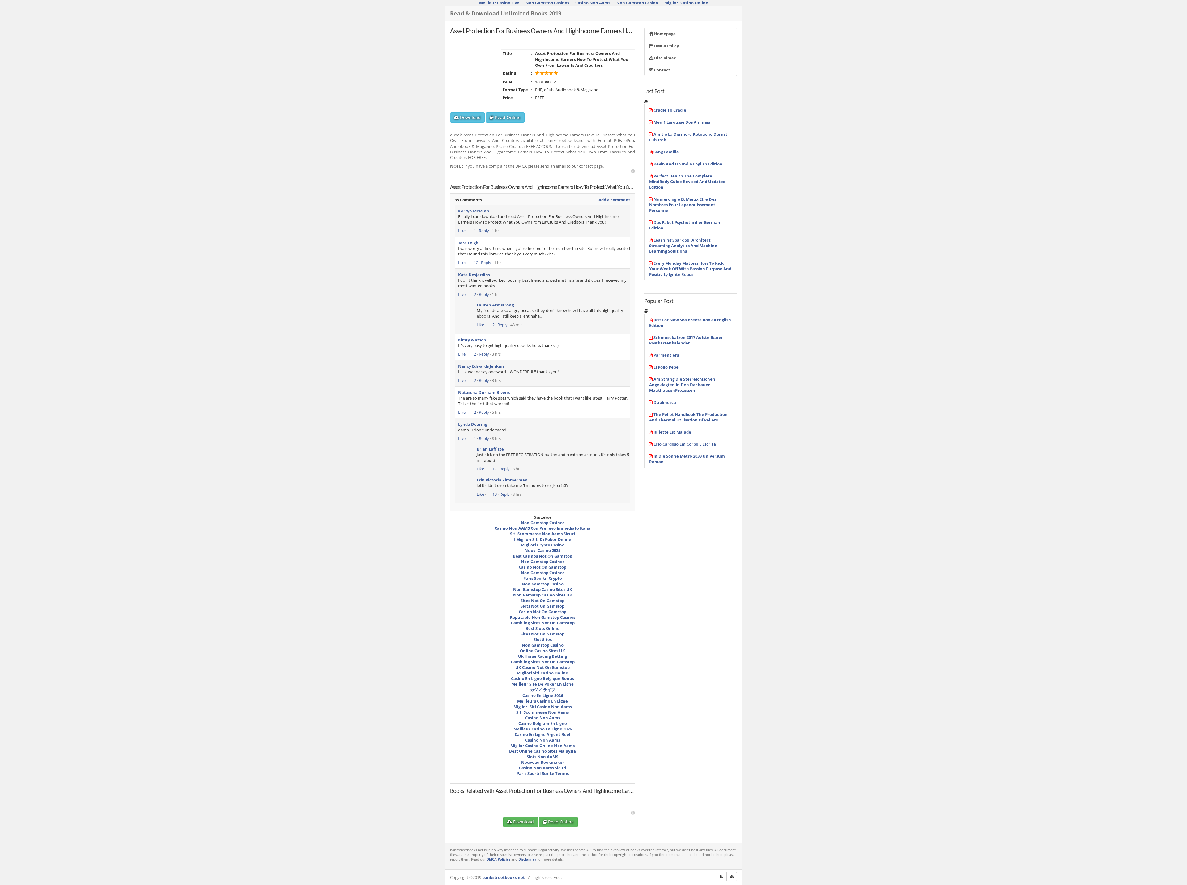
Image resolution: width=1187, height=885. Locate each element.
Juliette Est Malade (672, 432)
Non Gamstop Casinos (542, 522)
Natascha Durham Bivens (484, 392)
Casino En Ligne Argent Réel (542, 734)
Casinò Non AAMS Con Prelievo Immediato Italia (542, 528)
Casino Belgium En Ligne (542, 723)
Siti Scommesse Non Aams (542, 712)
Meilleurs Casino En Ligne (542, 701)
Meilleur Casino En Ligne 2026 (542, 729)
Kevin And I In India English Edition (687, 164)
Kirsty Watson (472, 340)
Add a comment (614, 200)
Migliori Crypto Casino (542, 545)
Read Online (507, 117)
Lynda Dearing (472, 424)
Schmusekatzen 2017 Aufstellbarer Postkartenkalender (686, 340)
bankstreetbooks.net (503, 877)
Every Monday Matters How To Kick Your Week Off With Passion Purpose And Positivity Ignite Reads (690, 268)
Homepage (664, 33)
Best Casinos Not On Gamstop (542, 556)
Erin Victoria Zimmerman (502, 480)
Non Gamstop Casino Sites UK (542, 589)
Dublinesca (664, 402)
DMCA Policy (666, 46)
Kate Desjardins (474, 274)
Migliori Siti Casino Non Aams (542, 706)
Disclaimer (664, 58)
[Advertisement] (633, 171)
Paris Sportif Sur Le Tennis (543, 773)
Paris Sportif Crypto (542, 578)
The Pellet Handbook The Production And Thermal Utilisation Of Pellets (688, 417)
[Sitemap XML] (731, 876)
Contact (661, 70)
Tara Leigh (468, 243)
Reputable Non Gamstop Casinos (542, 617)
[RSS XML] (721, 876)
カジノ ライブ (542, 689)
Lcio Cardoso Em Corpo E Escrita (684, 444)
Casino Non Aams (542, 717)
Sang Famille (666, 152)
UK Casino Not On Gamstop (542, 667)
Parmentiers (666, 355)
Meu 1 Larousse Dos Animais (681, 122)
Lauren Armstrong (495, 305)
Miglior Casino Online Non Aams (542, 745)
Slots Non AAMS (542, 756)
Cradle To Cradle (669, 110)
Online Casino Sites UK (542, 650)
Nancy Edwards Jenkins (481, 366)
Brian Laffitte (490, 449)
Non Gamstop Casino (543, 584)
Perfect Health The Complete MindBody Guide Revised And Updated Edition (687, 181)
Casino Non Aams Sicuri (542, 768)
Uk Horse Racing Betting (542, 656)
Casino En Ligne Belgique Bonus (542, 678)
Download (470, 117)
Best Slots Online (542, 628)
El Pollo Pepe (666, 367)
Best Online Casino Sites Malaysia (542, 751)
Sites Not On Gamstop (542, 600)
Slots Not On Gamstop (542, 606)
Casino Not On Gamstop (542, 567)
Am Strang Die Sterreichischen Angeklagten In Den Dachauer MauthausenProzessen (682, 384)
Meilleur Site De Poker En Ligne (542, 684)
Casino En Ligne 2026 (542, 695)
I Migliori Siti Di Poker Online (542, 539)
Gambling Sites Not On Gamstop (543, 623)
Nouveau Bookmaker (542, 762)
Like (462, 230)
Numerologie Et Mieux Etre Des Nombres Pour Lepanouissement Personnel (682, 204)
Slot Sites (543, 639)
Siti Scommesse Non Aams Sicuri (542, 534)
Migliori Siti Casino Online (542, 673)
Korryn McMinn (473, 211)
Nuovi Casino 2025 (542, 550)
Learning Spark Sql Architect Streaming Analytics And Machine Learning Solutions (683, 245)
